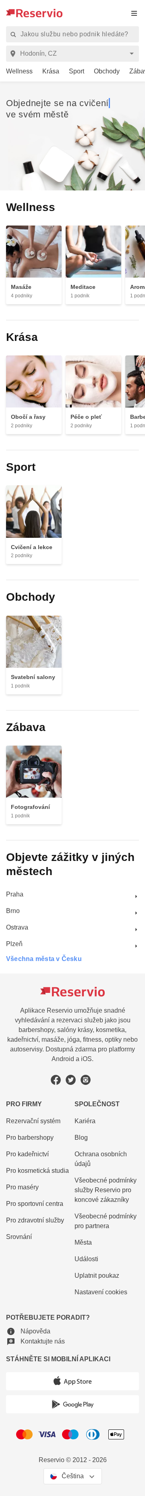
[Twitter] (70, 1079)
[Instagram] (85, 1079)
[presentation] (134, 13)
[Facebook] (55, 1079)
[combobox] (74, 54)
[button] (28, 1332)
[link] (16, 71)
